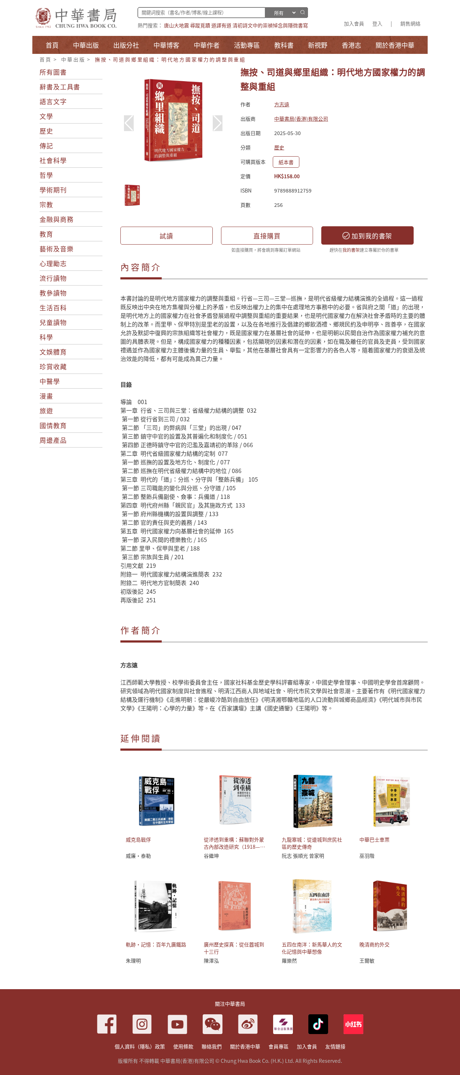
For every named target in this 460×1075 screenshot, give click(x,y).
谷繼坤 (211, 855)
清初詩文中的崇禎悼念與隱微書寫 (270, 25)
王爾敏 (366, 960)
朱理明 (133, 960)
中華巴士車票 (374, 839)
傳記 (46, 145)
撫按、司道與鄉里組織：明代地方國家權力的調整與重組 (170, 59)
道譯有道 (221, 25)
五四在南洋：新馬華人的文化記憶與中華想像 (312, 948)
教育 (46, 233)
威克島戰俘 (138, 839)
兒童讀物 (53, 322)
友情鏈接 (335, 1046)
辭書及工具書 (60, 86)
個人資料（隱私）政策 (140, 1046)
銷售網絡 (410, 23)
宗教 (46, 204)
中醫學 (50, 381)
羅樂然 (289, 960)
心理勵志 (53, 263)
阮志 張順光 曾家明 (303, 855)
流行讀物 (53, 278)
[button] (217, 123)
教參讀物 (53, 292)
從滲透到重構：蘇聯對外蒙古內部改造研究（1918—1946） (234, 846)
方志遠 (281, 104)
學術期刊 (53, 189)
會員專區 (278, 1046)
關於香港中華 (245, 1046)
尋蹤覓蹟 (200, 25)
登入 (377, 23)
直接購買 (267, 235)
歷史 (46, 130)
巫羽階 (366, 855)
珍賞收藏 (53, 366)
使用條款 (183, 1046)
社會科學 (53, 160)
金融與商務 (57, 219)
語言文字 (53, 101)
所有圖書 (53, 72)
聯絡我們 (212, 1046)
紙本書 (286, 162)
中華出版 (73, 59)
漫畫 (46, 395)
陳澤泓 (211, 960)
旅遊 (46, 410)
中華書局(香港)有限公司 (301, 118)
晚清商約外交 (374, 944)
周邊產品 (53, 440)
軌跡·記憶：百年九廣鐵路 (156, 944)
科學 (46, 337)
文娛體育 (53, 351)
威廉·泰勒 (138, 855)
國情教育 (53, 425)
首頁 (46, 59)
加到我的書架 (371, 235)
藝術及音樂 (57, 248)
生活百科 (53, 307)
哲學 (46, 175)
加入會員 (354, 23)
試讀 (166, 235)
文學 (46, 116)
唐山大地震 (176, 25)
